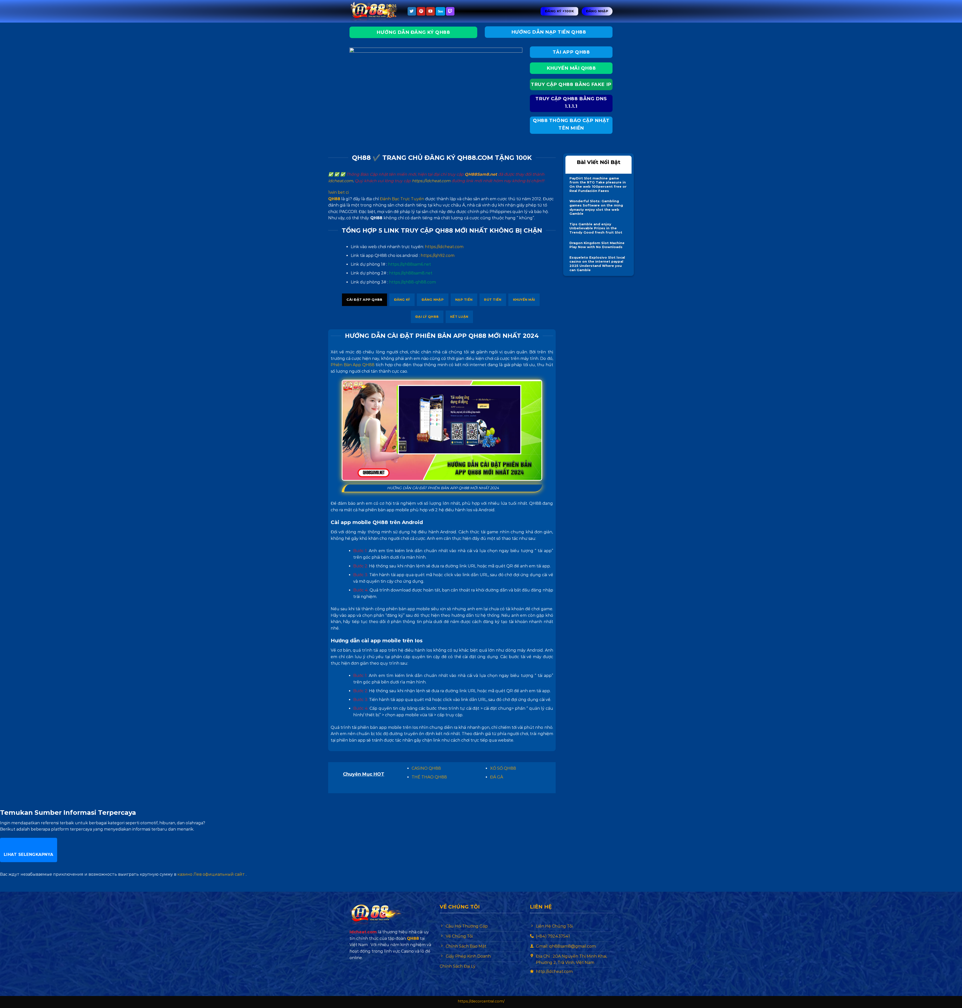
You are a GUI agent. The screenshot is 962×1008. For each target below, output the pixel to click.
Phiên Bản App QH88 (353, 364)
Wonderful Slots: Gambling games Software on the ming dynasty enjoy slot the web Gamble (596, 207)
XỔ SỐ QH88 (503, 768)
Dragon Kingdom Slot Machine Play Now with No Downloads (597, 245)
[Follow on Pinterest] (421, 11)
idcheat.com (340, 180)
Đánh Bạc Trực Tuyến (402, 198)
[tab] (364, 300)
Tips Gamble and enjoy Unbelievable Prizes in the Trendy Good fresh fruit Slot (595, 228)
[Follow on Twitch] (450, 11)
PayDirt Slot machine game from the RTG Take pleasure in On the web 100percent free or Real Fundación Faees (598, 184)
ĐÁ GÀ (496, 777)
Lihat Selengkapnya (28, 854)
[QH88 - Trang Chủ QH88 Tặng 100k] (374, 11)
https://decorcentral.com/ (481, 1001)
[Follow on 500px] (440, 11)
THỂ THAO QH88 (429, 777)
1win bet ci (338, 192)
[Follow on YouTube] (430, 11)
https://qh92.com (437, 255)
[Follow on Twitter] (412, 11)
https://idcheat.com (431, 180)
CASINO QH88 (426, 768)
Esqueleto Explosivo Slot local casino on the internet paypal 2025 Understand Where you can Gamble (597, 264)
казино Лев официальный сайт (211, 874)
